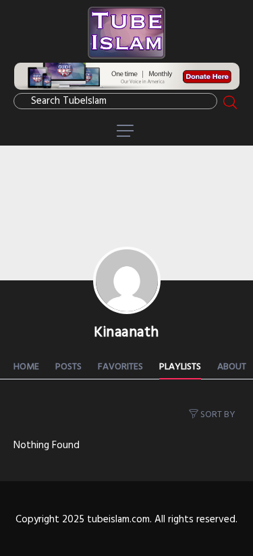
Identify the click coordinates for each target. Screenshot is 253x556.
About (231, 367)
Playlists (180, 367)
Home (26, 367)
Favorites (120, 367)
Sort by (217, 415)
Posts (68, 367)
